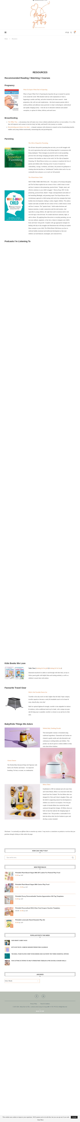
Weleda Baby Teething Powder (52, 728)
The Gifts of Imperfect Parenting (38, 143)
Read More (40, 1120)
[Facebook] (36, 996)
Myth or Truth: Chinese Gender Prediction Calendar (29, 947)
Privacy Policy (33, 1003)
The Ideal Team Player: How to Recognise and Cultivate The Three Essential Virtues (40, 954)
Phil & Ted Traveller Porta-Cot (37, 692)
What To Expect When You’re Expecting (35, 89)
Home (6, 39)
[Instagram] (68, 32)
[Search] (71, 32)
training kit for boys (55, 668)
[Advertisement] (40, 55)
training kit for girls (42, 668)
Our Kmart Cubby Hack (19, 940)
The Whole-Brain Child (35, 177)
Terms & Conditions (45, 1003)
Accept (74, 1117)
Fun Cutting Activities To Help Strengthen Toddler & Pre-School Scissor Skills (38, 960)
